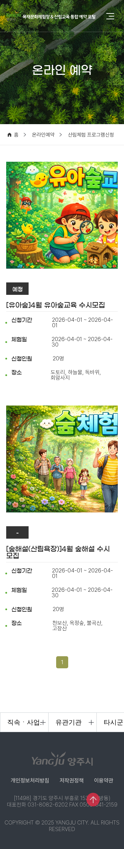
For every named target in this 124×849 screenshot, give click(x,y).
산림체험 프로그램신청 (91, 135)
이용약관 (103, 780)
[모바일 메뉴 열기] (110, 16)
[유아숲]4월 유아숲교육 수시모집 (55, 305)
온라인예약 (43, 135)
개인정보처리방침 (30, 780)
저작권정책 (72, 780)
